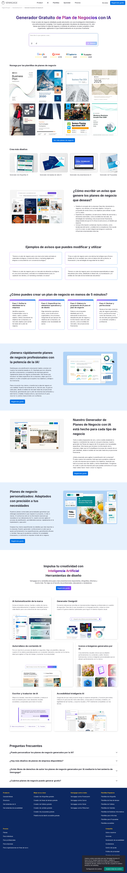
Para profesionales (9, 840)
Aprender (67, 3)
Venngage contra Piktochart (80, 808)
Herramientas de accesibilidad (12, 808)
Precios (78, 3)
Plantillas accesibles (107, 823)
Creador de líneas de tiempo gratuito (46, 800)
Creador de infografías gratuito (44, 796)
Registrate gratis (118, 3)
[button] (31, 43)
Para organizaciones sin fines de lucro (15, 848)
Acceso (105, 3)
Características (8, 796)
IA (48, 3)
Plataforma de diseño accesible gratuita (46, 815)
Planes (5, 832)
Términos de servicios (113, 855)
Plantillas (56, 3)
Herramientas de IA (17, 7)
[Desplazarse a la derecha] (117, 163)
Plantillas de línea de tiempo (110, 800)
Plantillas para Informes (109, 815)
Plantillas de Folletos (107, 804)
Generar (93, 43)
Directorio (6, 800)
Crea (22, 86)
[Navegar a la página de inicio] (9, 2)
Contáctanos (110, 844)
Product (40, 3)
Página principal (6, 7)
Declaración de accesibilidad (115, 840)
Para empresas (8, 844)
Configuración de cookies (94, 869)
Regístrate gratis (17, 402)
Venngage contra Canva (78, 800)
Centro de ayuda (111, 848)
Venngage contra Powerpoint (80, 796)
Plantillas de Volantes (108, 808)
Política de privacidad (112, 851)
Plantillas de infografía (108, 796)
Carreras (108, 836)
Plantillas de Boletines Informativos (112, 812)
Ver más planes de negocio (63, 140)
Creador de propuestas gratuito (44, 812)
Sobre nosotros (111, 832)
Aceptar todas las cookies (114, 869)
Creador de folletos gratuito (43, 804)
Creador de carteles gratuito (43, 808)
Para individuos (8, 836)
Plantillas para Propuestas (109, 819)
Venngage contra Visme (78, 804)
